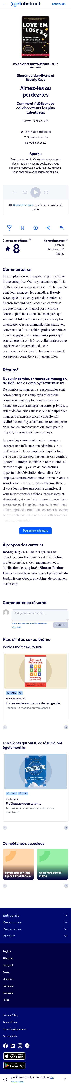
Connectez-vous (23, 205)
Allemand (8, 958)
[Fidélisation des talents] (35, 771)
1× (14, 192)
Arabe (6, 999)
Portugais (8, 986)
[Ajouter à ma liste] (35, 227)
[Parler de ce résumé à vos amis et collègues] (48, 227)
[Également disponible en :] (61, 227)
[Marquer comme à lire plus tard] (22, 227)
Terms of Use (10, 1022)
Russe (6, 972)
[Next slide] (66, 727)
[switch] (35, 192)
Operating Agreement (14, 1029)
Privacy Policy (10, 1015)
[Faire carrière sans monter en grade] (35, 671)
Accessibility (10, 1036)
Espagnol (8, 965)
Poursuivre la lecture (35, 530)
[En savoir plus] (30, 239)
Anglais (7, 951)
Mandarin (8, 979)
